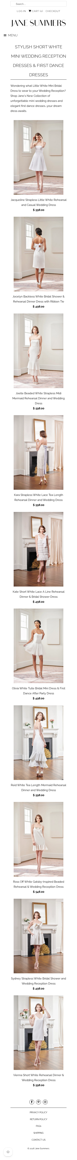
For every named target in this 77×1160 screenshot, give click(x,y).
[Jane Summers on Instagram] (45, 1102)
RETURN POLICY (38, 1119)
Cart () (37, 11)
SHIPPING (38, 1133)
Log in (21, 11)
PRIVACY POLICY (38, 1112)
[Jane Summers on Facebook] (31, 1102)
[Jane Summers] (38, 23)
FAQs (38, 1126)
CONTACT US (38, 1140)
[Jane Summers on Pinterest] (38, 1102)
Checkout (53, 11)
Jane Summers (42, 1148)
